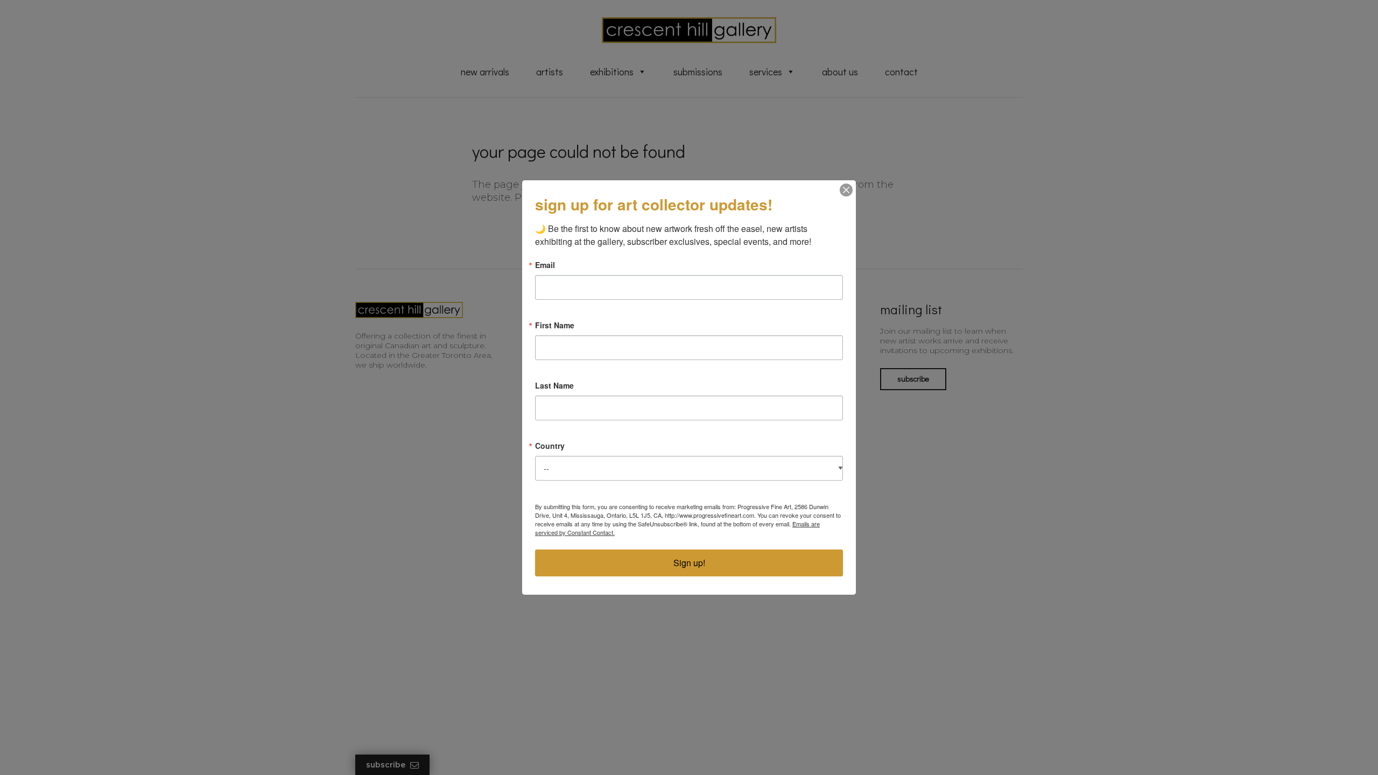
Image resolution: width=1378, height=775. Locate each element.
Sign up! (689, 562)
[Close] (846, 190)
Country (550, 445)
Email (545, 265)
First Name (554, 325)
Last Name (554, 385)
